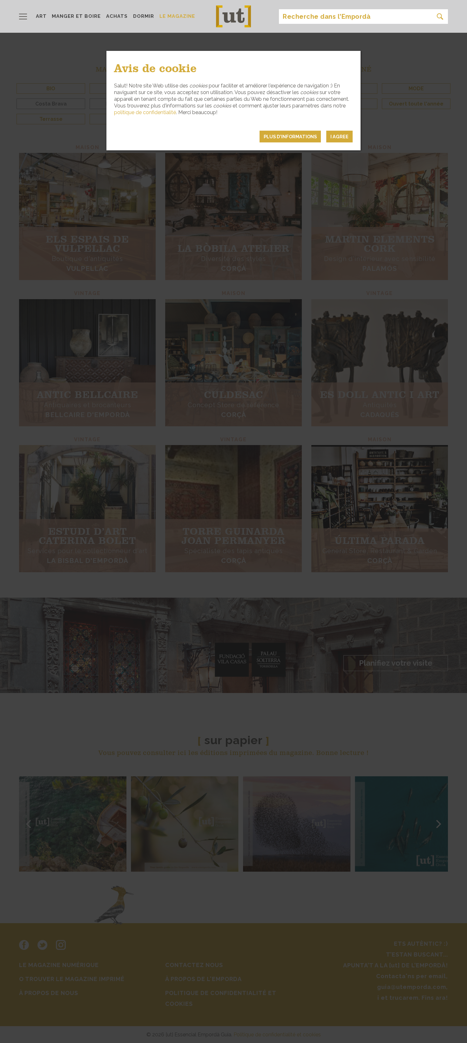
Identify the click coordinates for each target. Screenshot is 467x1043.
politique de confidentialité (145, 112)
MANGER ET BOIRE (76, 16)
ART (41, 16)
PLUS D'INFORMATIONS (290, 136)
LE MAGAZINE (177, 16)
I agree (339, 136)
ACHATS (117, 16)
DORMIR (143, 16)
